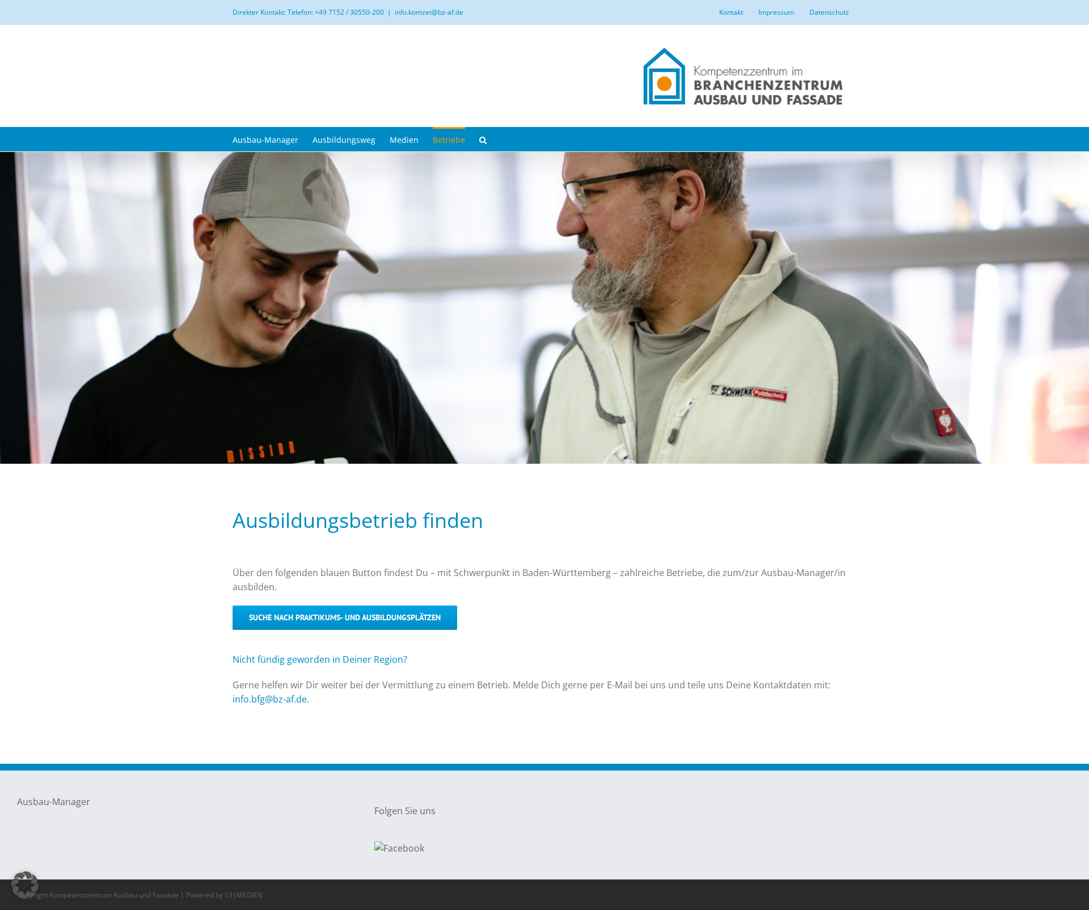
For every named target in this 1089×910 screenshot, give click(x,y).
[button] (483, 139)
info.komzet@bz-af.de (429, 12)
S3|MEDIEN (244, 895)
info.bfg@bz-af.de (270, 699)
